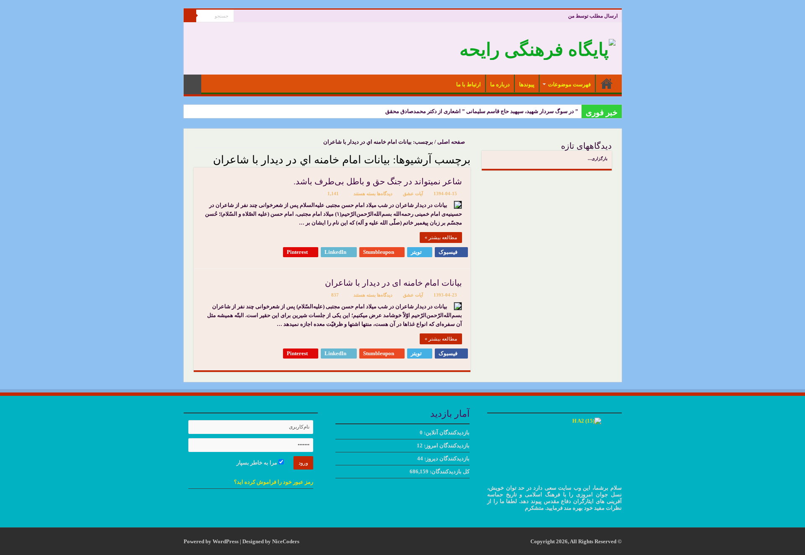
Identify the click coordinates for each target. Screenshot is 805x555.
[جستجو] (190, 16)
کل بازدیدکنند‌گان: (449, 471)
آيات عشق (413, 193)
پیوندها (527, 84)
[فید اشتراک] (196, 159)
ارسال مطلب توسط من (593, 16)
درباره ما (500, 84)
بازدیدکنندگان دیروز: (446, 458)
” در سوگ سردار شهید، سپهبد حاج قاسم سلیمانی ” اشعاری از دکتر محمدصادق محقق (481, 111)
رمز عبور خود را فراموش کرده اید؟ (273, 482)
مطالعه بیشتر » (441, 237)
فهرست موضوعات (569, 84)
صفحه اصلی (607, 83)
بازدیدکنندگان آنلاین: (446, 432)
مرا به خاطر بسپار (257, 462)
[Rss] (240, 16)
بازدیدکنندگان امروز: (446, 445)
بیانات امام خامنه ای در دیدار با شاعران (393, 282)
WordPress (226, 541)
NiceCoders (285, 541)
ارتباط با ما (468, 84)
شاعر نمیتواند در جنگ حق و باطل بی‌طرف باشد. (377, 181)
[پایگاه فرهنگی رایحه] (537, 47)
